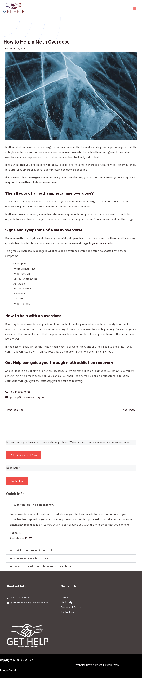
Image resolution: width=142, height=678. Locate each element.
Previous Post (14, 409)
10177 (28, 538)
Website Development (88, 665)
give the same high (104, 243)
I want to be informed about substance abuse (42, 566)
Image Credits (8, 670)
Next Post (130, 409)
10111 (21, 532)
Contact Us (17, 481)
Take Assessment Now (24, 455)
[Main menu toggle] (135, 8)
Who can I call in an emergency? (34, 504)
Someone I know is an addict (32, 558)
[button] (71, 505)
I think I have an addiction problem (35, 550)
